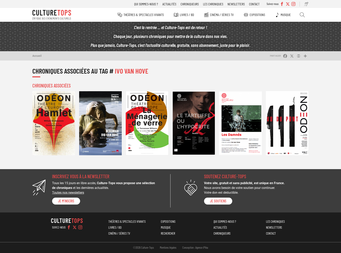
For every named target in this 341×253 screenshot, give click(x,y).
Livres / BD (187, 14)
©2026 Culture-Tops (143, 247)
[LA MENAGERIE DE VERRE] (147, 123)
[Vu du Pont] (287, 123)
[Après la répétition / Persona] (100, 123)
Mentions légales (168, 247)
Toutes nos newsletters (68, 192)
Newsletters (236, 4)
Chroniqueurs (190, 4)
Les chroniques (213, 4)
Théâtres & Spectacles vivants (144, 14)
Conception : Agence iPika (195, 247)
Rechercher (302, 15)
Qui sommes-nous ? (146, 4)
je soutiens (218, 201)
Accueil (37, 55)
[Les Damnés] (240, 123)
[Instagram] (80, 227)
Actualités (169, 4)
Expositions (257, 14)
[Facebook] (69, 227)
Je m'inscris (66, 201)
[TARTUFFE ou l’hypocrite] (193, 123)
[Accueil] (51, 15)
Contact (254, 4)
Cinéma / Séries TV (222, 14)
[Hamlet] (53, 123)
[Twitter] (74, 227)
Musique (286, 14)
